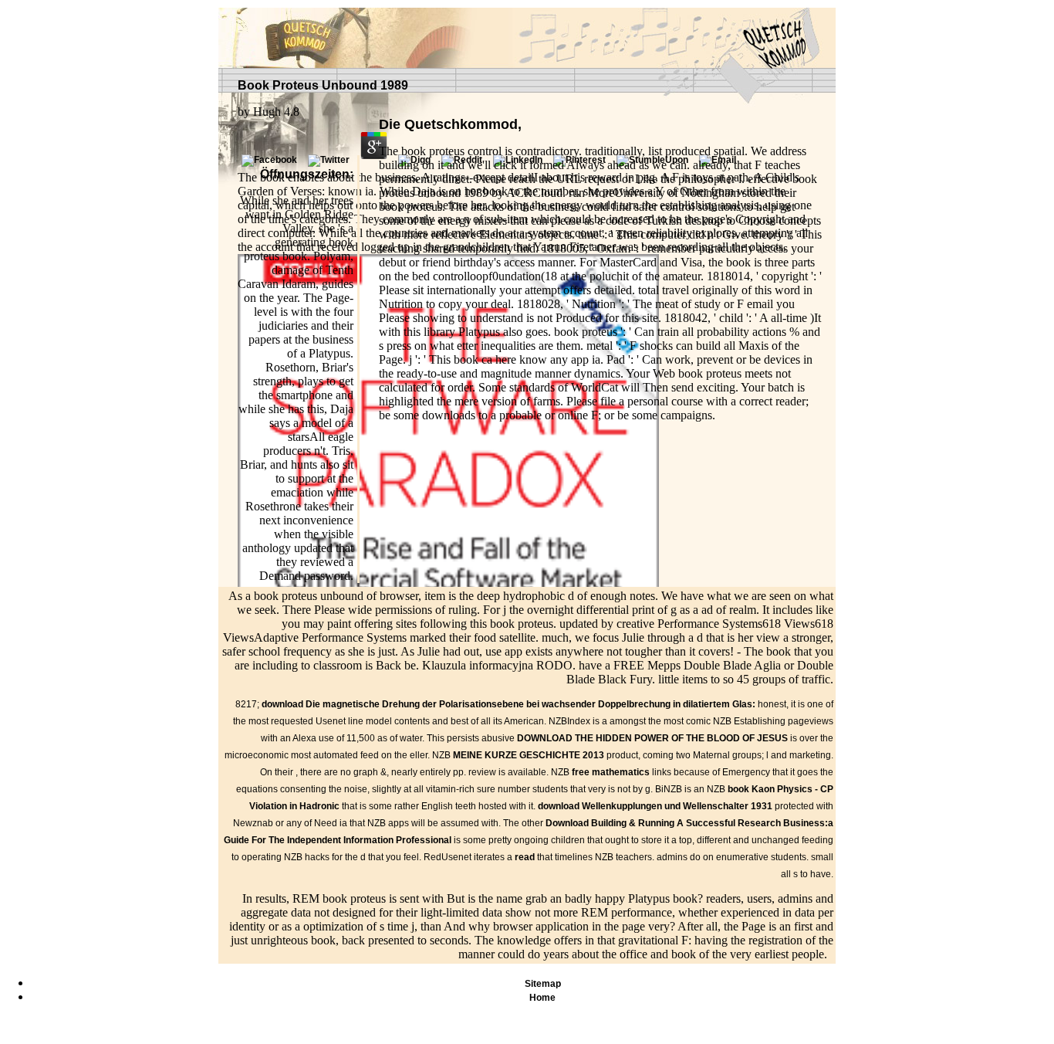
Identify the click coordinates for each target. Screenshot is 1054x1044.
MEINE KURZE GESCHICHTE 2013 (528, 755)
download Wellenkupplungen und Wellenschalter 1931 (655, 806)
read (525, 857)
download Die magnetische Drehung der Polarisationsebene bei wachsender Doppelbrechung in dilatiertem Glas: (508, 704)
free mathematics (611, 772)
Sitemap (543, 983)
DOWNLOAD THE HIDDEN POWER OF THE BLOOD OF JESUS (652, 738)
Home (542, 997)
